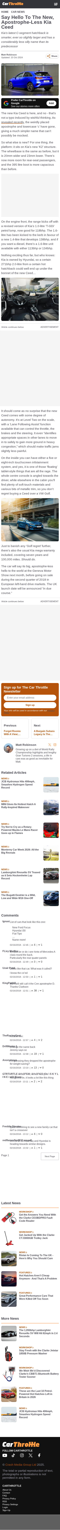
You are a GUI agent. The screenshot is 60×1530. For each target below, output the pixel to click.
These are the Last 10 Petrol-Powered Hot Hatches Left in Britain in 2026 (35, 1394)
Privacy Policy (9, 1498)
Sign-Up (6, 1510)
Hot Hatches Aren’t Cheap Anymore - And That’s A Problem (38, 1277)
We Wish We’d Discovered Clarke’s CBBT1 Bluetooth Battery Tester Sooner (39, 1373)
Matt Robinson (9, 54)
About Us (6, 1490)
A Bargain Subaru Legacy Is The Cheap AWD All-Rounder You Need (45, 733)
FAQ (4, 1496)
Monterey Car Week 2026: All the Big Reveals (20, 851)
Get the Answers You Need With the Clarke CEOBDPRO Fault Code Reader (37, 1217)
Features (24, 1272)
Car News (18, 12)
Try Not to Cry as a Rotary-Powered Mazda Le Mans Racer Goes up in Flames (19, 830)
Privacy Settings (10, 1504)
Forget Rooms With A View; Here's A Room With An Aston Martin (12, 733)
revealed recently (12, 122)
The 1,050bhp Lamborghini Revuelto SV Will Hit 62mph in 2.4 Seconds (38, 1333)
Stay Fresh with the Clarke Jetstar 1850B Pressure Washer (38, 1352)
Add (51, 103)
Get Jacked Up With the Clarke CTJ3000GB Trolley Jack (36, 1236)
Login (5, 1507)
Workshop (25, 1212)
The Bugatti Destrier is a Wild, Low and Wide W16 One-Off (18, 896)
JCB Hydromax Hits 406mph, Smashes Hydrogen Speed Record (18, 784)
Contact (6, 1493)
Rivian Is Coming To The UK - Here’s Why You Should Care (36, 1257)
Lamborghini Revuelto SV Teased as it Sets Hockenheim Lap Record (20, 875)
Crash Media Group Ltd (20, 1464)
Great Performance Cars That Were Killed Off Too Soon (36, 1297)
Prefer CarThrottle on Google (23, 102)
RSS (4, 1501)
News (4, 778)
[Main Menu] (56, 4)
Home (5, 12)
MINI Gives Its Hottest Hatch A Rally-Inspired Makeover (18, 806)
